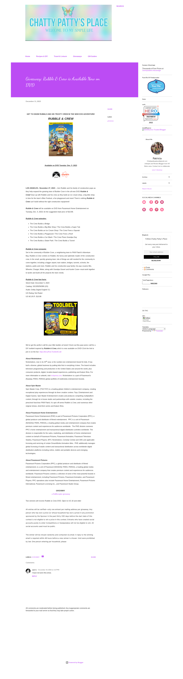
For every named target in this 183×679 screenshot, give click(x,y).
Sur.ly (155, 119)
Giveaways (77, 56)
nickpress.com (56, 375)
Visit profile (157, 170)
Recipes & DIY (42, 56)
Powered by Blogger (75, 662)
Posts (147, 267)
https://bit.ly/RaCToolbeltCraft (50, 352)
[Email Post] (42, 557)
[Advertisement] (57, 629)
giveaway (110, 121)
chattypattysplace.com (151, 114)
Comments (149, 269)
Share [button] (109, 109)
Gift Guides (92, 56)
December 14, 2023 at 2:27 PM (48, 570)
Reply (34, 576)
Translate (159, 331)
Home (27, 56)
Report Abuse (147, 189)
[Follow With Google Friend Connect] (146, 321)
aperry (34, 570)
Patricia (157, 158)
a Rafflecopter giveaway (61, 494)
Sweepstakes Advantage (151, 70)
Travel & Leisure (60, 56)
